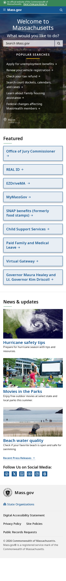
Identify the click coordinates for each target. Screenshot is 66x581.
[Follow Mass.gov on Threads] (44, 473)
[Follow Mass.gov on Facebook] (6, 473)
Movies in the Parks (22, 391)
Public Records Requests (20, 532)
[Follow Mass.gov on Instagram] (37, 473)
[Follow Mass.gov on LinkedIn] (21, 473)
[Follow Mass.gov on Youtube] (29, 473)
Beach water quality (23, 440)
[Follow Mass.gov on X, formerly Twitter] (14, 473)
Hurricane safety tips (24, 342)
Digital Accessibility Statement (24, 515)
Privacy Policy (12, 524)
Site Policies (34, 524)
